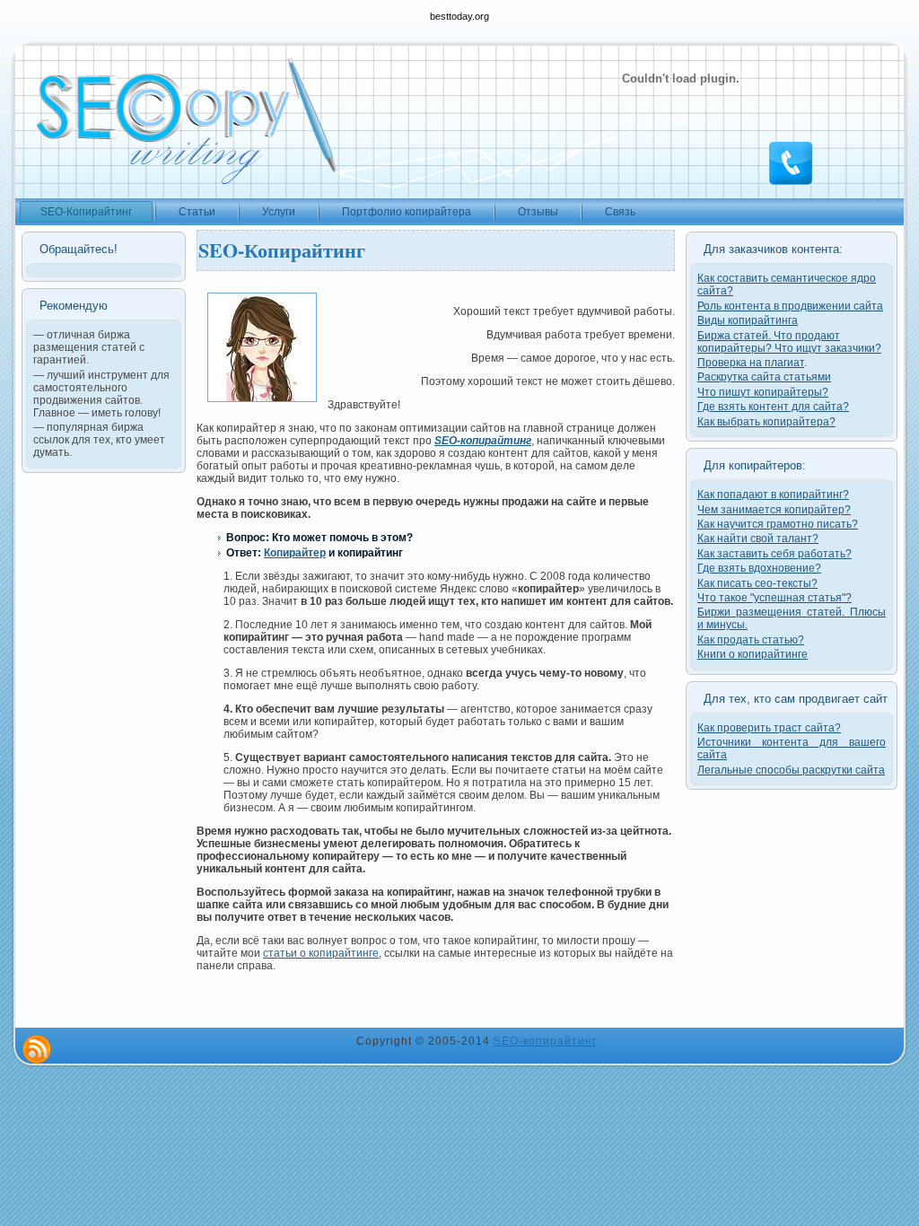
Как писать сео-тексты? (757, 583)
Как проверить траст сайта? (769, 728)
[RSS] (36, 1049)
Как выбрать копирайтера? (766, 422)
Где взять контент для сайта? (773, 406)
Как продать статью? (750, 640)
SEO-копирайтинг (545, 1041)
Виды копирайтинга (747, 320)
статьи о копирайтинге (321, 953)
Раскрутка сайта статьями (764, 377)
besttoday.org (459, 16)
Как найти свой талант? (757, 538)
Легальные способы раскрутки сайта (791, 770)
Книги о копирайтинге (752, 654)
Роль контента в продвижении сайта (790, 306)
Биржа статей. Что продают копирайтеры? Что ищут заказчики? (789, 342)
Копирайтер (295, 553)
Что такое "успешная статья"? (774, 597)
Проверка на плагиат (750, 362)
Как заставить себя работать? (774, 553)
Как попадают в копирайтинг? (773, 494)
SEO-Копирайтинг (281, 250)
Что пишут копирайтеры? (762, 392)
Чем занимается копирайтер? (774, 510)
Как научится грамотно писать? (777, 524)
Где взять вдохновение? (759, 568)
